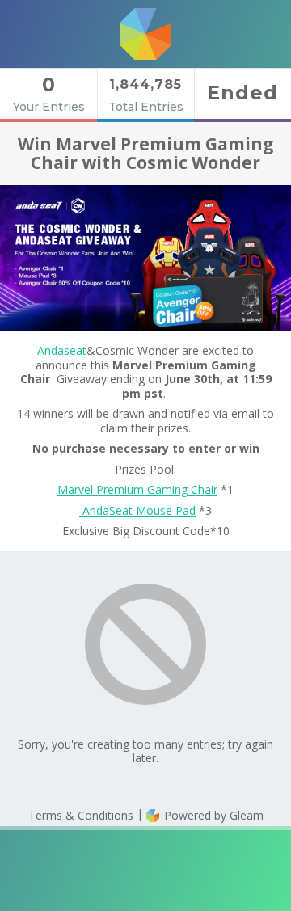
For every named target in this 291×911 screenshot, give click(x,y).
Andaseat (61, 350)
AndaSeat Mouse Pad (137, 510)
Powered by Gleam (212, 815)
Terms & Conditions (80, 815)
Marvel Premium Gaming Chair (137, 489)
